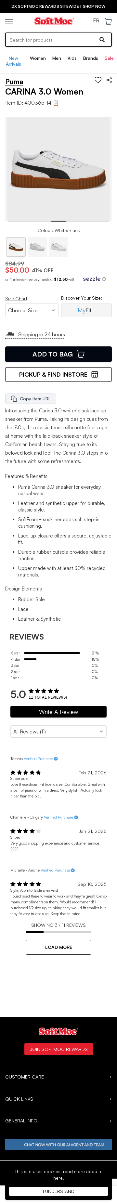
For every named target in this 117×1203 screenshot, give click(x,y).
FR (96, 21)
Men (56, 58)
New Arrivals (13, 61)
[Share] (109, 80)
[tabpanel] (58, 169)
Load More (58, 947)
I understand (58, 1191)
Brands (90, 58)
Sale (109, 58)
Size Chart (16, 298)
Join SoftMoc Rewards (59, 1049)
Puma (14, 81)
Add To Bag (52, 354)
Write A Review (58, 711)
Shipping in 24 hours (41, 334)
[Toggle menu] (9, 21)
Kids (72, 58)
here (58, 1178)
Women (38, 58)
